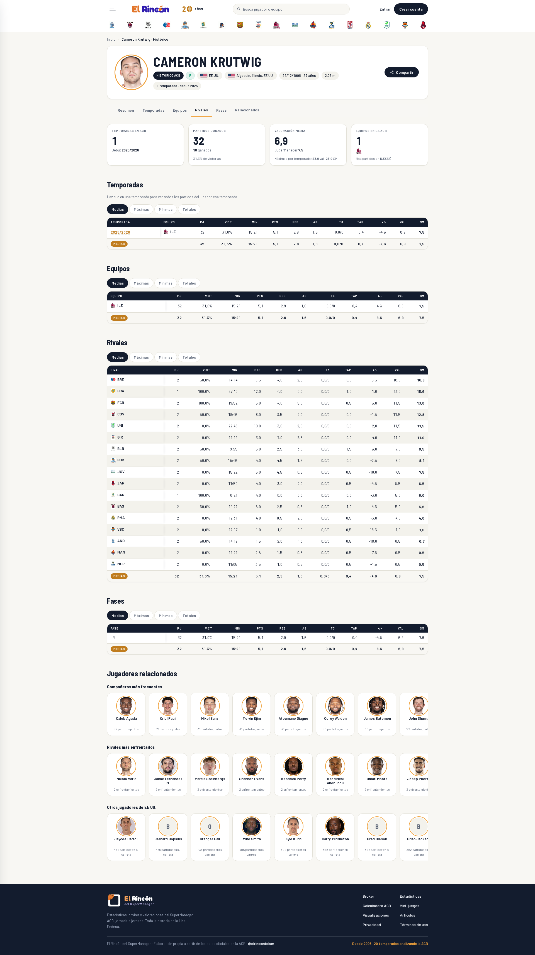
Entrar (385, 9)
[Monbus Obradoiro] (350, 25)
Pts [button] (275, 222)
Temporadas (153, 109)
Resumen (126, 109)
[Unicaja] (386, 25)
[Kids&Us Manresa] (313, 25)
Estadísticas (411, 896)
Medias (117, 209)
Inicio (111, 39)
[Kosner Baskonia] (130, 25)
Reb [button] (296, 222)
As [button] (315, 222)
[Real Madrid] (368, 25)
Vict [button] (228, 222)
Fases (221, 109)
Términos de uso (414, 924)
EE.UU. (214, 75)
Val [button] (402, 222)
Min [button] (254, 222)
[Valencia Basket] (405, 25)
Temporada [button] (120, 222)
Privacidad (372, 924)
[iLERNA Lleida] (276, 25)
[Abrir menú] (112, 8)
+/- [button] (384, 222)
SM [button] (422, 222)
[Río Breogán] (166, 25)
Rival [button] (115, 370)
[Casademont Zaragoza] (423, 25)
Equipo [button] (169, 222)
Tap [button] (360, 222)
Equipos (180, 109)
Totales (189, 209)
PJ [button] (202, 222)
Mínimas (165, 209)
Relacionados (247, 109)
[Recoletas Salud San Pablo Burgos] (185, 25)
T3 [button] (341, 222)
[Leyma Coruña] (222, 25)
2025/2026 (120, 232)
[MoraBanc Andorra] (111, 25)
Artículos (407, 915)
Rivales (201, 109)
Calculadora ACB (377, 905)
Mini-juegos (409, 905)
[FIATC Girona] (258, 25)
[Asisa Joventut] (295, 25)
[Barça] (240, 25)
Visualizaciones (376, 915)
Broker (368, 896)
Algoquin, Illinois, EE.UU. (255, 75)
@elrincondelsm (261, 943)
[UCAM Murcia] (331, 25)
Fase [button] (114, 628)
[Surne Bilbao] (148, 25)
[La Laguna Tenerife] (203, 25)
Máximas (141, 209)
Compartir (405, 72)
